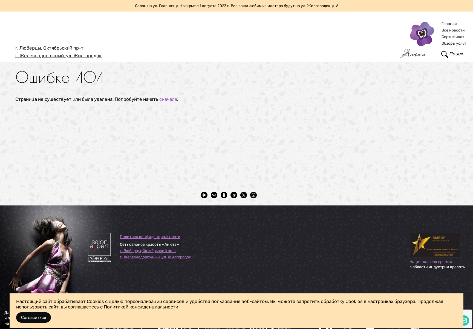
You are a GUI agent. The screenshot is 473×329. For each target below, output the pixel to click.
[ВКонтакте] (214, 195)
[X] (243, 195)
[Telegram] (233, 195)
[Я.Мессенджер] (204, 195)
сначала (168, 99)
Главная (449, 23)
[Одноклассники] (224, 195)
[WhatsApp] (253, 195)
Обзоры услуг (454, 43)
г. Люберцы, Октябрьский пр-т (49, 48)
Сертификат (453, 37)
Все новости (453, 30)
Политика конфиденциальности (150, 236)
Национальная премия (430, 261)
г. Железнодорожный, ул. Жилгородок (58, 55)
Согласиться (33, 317)
